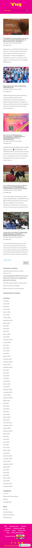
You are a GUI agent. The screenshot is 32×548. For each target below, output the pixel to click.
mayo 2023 (6, 375)
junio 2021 (6, 439)
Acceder (5, 509)
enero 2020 (6, 480)
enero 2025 (6, 337)
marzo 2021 (6, 447)
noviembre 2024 (7, 339)
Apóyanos (8, 528)
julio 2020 (6, 469)
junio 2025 (6, 328)
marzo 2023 (6, 381)
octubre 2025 (7, 317)
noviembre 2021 (7, 425)
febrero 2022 (6, 417)
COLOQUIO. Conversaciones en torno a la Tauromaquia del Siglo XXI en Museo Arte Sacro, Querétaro (15, 39)
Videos (14, 530)
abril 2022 (6, 411)
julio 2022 (6, 403)
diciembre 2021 (7, 422)
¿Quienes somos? (13, 526)
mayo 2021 (6, 442)
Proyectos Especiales (19, 528)
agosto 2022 (6, 400)
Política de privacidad (17, 532)
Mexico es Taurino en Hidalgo (11, 285)
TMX (5, 526)
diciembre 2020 (7, 456)
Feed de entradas (8, 512)
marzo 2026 (6, 309)
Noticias (5, 499)
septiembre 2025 (8, 320)
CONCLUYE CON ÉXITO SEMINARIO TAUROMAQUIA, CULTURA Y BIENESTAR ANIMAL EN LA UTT (15, 234)
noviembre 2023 (7, 362)
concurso (5, 493)
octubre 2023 (7, 364)
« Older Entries (7, 260)
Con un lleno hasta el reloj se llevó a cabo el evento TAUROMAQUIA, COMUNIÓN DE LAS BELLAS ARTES (15, 187)
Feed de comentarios (9, 514)
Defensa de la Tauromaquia (10, 496)
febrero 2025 (6, 334)
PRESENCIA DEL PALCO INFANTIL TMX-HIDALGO (14, 87)
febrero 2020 (6, 478)
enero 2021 (6, 453)
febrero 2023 (6, 384)
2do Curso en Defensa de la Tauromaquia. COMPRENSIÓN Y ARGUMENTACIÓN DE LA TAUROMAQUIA (14, 137)
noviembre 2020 (7, 458)
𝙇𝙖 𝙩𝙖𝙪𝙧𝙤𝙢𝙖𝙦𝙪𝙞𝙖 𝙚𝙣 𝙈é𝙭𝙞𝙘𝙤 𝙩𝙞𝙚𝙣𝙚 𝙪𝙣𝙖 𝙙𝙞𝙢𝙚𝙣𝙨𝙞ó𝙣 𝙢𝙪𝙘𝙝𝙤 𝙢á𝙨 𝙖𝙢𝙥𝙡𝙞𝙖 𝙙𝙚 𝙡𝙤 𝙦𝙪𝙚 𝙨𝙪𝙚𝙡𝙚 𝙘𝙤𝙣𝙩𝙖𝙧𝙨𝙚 (15, 278)
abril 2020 (6, 475)
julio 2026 (6, 301)
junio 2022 (6, 406)
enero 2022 (6, 420)
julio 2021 (6, 436)
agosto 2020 (6, 467)
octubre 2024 (7, 342)
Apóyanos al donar (10, 536)
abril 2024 (6, 353)
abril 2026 (6, 306)
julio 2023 (6, 370)
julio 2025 (6, 326)
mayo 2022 (6, 409)
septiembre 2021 (8, 431)
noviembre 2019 (7, 486)
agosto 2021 (6, 433)
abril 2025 (6, 331)
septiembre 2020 (8, 464)
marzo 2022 (6, 414)
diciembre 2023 (7, 359)
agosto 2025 (6, 323)
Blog (8, 532)
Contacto (7, 530)
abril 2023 (6, 378)
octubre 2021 (7, 428)
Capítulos (23, 526)
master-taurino (9, 43)
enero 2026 (6, 315)
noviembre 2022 (7, 392)
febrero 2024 (6, 356)
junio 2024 (6, 348)
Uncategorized (7, 45)
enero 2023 (6, 386)
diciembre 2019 (7, 483)
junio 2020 (6, 472)
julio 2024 (6, 345)
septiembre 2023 (8, 367)
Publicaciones (22, 530)
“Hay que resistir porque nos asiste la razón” (15, 283)
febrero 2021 (6, 450)
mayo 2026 (6, 303)
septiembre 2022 (8, 397)
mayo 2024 (6, 350)
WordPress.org (7, 517)
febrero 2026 (6, 312)
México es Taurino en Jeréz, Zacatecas (13, 288)
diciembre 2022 (7, 389)
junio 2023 (6, 373)
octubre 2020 (7, 461)
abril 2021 (6, 445)
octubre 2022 (7, 395)
